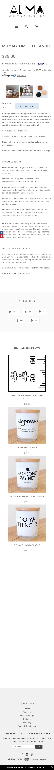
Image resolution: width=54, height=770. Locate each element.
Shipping (27, 722)
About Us (27, 712)
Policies (27, 719)
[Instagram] (27, 754)
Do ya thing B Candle (27, 545)
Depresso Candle (27, 447)
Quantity (6, 103)
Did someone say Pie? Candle (27, 496)
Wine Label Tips (27, 715)
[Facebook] (21, 754)
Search (27, 708)
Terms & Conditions (27, 726)
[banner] (27, 11)
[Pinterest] (32, 754)
